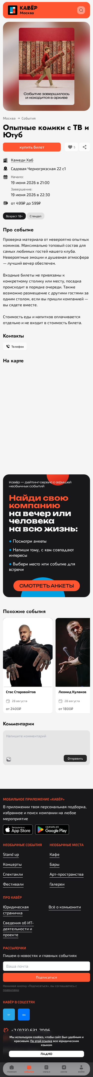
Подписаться (46, 977)
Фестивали (13, 884)
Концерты (12, 864)
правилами (11, 989)
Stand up (11, 854)
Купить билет (32, 147)
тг (8, 1014)
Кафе (55, 854)
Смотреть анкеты (46, 585)
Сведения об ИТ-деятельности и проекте (18, 928)
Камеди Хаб (22, 159)
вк (24, 1014)
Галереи (57, 884)
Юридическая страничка (16, 909)
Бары (55, 864)
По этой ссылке (41, 1041)
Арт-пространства (67, 874)
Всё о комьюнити (65, 906)
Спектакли (13, 874)
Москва (27, 13)
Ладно (46, 1054)
